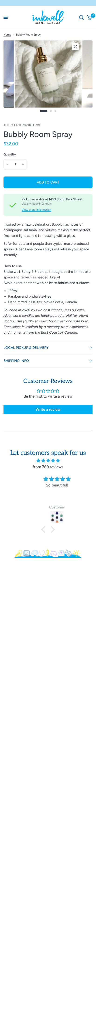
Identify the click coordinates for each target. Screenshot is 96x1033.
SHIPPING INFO (16, 361)
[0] (89, 17)
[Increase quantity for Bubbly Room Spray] (23, 164)
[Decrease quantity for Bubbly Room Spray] (7, 164)
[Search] (81, 17)
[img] (48, 460)
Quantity (9, 154)
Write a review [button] (48, 409)
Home (7, 34)
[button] (44, 529)
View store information (36, 209)
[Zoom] (75, 46)
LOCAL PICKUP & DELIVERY (25, 348)
